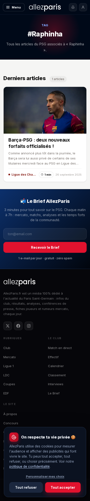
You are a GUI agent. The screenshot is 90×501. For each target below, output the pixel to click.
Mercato (9, 357)
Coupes (9, 384)
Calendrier (56, 366)
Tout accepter (63, 487)
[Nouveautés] (73, 7)
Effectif (53, 357)
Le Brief (54, 393)
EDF (6, 393)
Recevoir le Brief (45, 247)
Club (6, 348)
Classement (57, 375)
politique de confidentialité (29, 466)
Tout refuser (26, 487)
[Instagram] (28, 326)
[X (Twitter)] (7, 326)
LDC (6, 375)
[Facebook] (18, 326)
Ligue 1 (8, 366)
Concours (10, 423)
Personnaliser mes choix (45, 476)
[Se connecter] (83, 7)
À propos (10, 414)
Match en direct (60, 348)
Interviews (55, 384)
